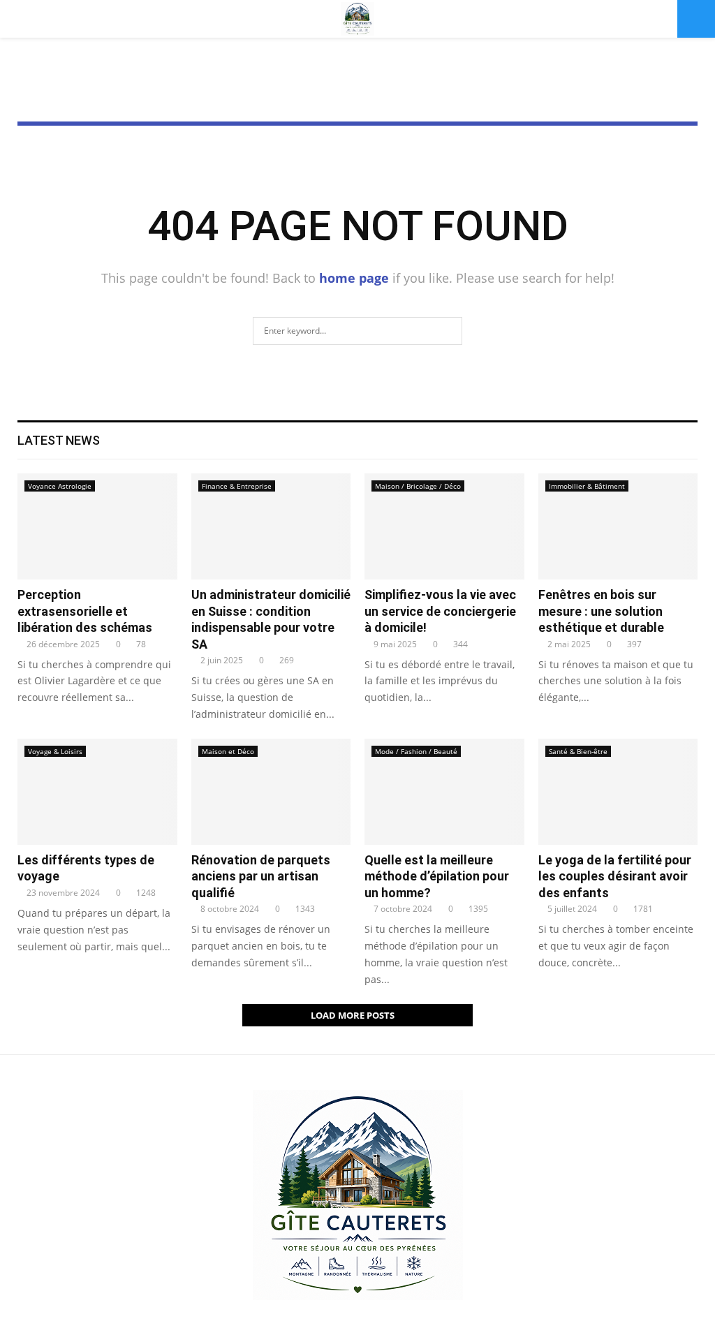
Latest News (58, 440)
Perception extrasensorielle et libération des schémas (84, 611)
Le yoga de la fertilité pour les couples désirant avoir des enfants (614, 876)
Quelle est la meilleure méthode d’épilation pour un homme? (436, 876)
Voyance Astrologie (59, 486)
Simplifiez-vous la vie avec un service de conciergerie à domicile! (440, 611)
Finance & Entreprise (237, 486)
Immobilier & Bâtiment (587, 486)
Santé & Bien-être (578, 751)
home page (354, 278)
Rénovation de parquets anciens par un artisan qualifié (260, 876)
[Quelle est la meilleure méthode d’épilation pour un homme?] (444, 792)
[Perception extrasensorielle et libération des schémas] (97, 526)
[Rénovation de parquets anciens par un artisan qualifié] (271, 792)
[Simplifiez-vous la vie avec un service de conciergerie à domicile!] (444, 526)
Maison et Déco (228, 751)
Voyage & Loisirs (55, 751)
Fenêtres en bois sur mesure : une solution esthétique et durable (601, 611)
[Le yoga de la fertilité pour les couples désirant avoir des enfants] (618, 792)
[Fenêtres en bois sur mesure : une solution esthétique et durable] (618, 526)
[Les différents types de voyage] (97, 792)
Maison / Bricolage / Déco (418, 486)
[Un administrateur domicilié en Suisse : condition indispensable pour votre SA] (271, 526)
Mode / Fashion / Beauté (416, 751)
